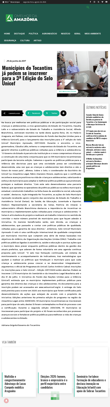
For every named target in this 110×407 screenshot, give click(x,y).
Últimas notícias (67, 91)
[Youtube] (106, 2)
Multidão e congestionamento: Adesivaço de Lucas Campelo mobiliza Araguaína (15, 383)
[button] (88, 7)
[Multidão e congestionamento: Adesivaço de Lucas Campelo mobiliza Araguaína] (19, 359)
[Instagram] (94, 2)
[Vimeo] (102, 2)
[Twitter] (98, 2)
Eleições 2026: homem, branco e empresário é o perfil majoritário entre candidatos (54, 381)
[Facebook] (90, 2)
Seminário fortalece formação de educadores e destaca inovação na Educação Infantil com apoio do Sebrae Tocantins (91, 383)
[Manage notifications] (6, 400)
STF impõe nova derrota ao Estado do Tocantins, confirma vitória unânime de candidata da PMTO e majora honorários (96, 136)
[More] (63, 113)
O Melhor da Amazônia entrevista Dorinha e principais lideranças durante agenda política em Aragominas (97, 163)
